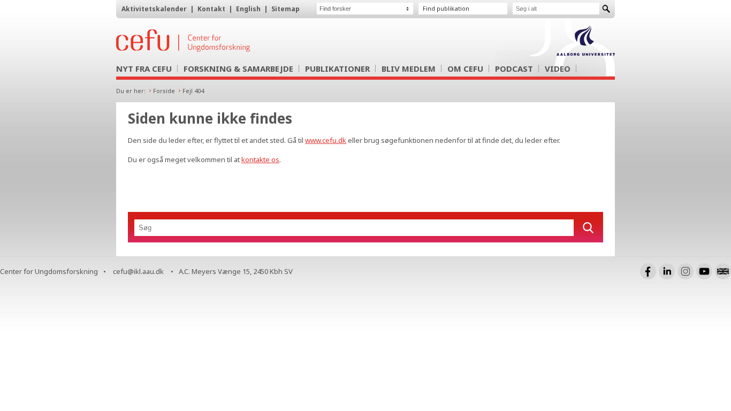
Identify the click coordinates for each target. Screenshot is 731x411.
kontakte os (260, 159)
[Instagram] (685, 271)
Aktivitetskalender (154, 8)
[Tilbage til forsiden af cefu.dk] (239, 40)
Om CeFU (465, 68)
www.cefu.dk (325, 140)
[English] (723, 271)
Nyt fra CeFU (144, 68)
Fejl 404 (193, 91)
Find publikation (446, 8)
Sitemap (285, 8)
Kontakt (211, 8)
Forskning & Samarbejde (238, 68)
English (248, 8)
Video (557, 68)
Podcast (514, 68)
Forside (164, 91)
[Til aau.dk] (586, 52)
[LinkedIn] (667, 271)
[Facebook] (648, 271)
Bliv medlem (409, 68)
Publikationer (337, 68)
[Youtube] (704, 271)
